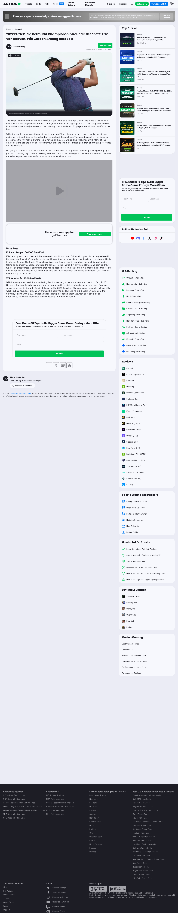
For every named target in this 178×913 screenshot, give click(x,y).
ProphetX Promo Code (142, 825)
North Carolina (95, 844)
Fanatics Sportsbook (135, 374)
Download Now (94, 234)
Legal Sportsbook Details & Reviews (141, 549)
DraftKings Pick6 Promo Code (145, 852)
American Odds (133, 596)
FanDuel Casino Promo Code (134, 667)
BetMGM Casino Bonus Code (134, 655)
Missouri (92, 848)
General (18, 29)
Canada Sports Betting (136, 345)
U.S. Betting (129, 271)
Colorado (93, 814)
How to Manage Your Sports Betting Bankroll (145, 580)
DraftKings (130, 386)
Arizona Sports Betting (136, 333)
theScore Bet (131, 399)
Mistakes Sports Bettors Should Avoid (142, 567)
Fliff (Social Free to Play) (136, 405)
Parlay (129, 627)
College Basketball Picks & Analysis (61, 806)
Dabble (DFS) (132, 436)
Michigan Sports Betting (136, 327)
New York (93, 799)
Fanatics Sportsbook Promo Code (147, 795)
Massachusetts (95, 837)
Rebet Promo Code (141, 867)
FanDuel (129, 485)
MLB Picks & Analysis (55, 810)
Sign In (172, 4)
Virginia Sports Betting (135, 314)
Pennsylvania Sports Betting (138, 302)
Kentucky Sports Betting (136, 339)
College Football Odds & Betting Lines (19, 803)
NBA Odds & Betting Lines (14, 799)
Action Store (8, 902)
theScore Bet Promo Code (144, 837)
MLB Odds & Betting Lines (14, 814)
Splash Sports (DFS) (135, 472)
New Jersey (94, 818)
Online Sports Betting (135, 278)
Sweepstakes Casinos (131, 673)
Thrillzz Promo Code (141, 874)
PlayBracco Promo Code (143, 870)
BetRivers (130, 417)
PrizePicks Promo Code (142, 878)
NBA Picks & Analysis (55, 799)
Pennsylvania (95, 821)
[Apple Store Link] (98, 889)
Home (8, 29)
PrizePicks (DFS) (133, 429)
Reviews (127, 361)
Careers (6, 898)
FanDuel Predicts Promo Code (145, 810)
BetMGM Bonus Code (142, 799)
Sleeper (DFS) (132, 442)
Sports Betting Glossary (136, 561)
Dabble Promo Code (141, 855)
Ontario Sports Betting (135, 351)
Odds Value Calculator (135, 508)
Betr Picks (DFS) (133, 448)
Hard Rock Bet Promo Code (144, 844)
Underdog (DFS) (133, 423)
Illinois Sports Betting (135, 296)
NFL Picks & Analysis (55, 795)
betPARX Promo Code (142, 840)
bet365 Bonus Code (141, 803)
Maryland (93, 806)
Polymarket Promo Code (143, 806)
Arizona (92, 810)
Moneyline (130, 609)
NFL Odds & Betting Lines (14, 795)
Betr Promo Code (140, 863)
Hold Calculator (132, 526)
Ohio (91, 833)
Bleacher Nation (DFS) (135, 460)
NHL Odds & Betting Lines (14, 818)
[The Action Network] (12, 4)
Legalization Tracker (97, 795)
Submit (59, 353)
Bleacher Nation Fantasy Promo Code (148, 859)
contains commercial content (20, 393)
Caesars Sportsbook (135, 393)
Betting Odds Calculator (136, 501)
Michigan (93, 829)
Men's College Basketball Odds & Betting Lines (22, 806)
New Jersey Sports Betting (137, 321)
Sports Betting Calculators (140, 494)
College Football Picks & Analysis (60, 803)
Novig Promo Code (141, 818)
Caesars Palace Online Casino (134, 661)
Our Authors (8, 891)
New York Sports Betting (136, 284)
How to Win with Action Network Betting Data (145, 573)
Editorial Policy (9, 895)
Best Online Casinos (130, 644)
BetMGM (130, 380)
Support (6, 910)
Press (5, 906)
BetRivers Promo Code (142, 848)
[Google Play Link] (117, 889)
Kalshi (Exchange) (134, 411)
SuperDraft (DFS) (133, 478)
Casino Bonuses (128, 650)
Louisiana (93, 803)
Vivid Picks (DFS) (133, 466)
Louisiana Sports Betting (136, 290)
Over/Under (131, 615)
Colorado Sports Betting (136, 308)
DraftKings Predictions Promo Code (147, 821)
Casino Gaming (132, 637)
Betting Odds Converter (136, 514)
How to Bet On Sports (136, 542)
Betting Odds (132, 532)
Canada (92, 852)
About (5, 887)
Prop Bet (130, 621)
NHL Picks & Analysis (55, 814)
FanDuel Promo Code (142, 833)
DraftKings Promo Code (142, 829)
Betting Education (134, 589)
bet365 (129, 368)
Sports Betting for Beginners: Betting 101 (143, 555)
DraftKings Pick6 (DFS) (136, 454)
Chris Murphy (19, 46)
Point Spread (131, 602)
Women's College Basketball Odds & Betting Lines (24, 810)
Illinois (91, 825)
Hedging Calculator (134, 520)
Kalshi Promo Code (141, 814)
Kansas (92, 840)
